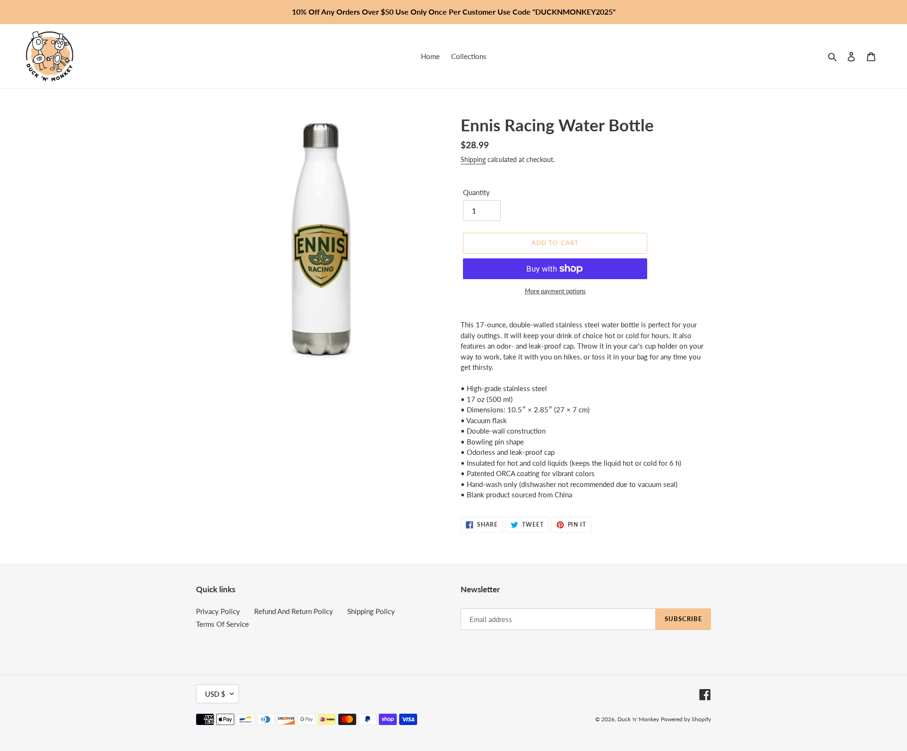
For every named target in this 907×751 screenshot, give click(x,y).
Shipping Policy (371, 611)
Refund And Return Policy (293, 611)
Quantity (476, 192)
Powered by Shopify (686, 719)
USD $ (215, 694)
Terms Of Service (222, 624)
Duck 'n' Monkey (638, 719)
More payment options (555, 291)
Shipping (473, 159)
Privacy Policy (218, 611)
